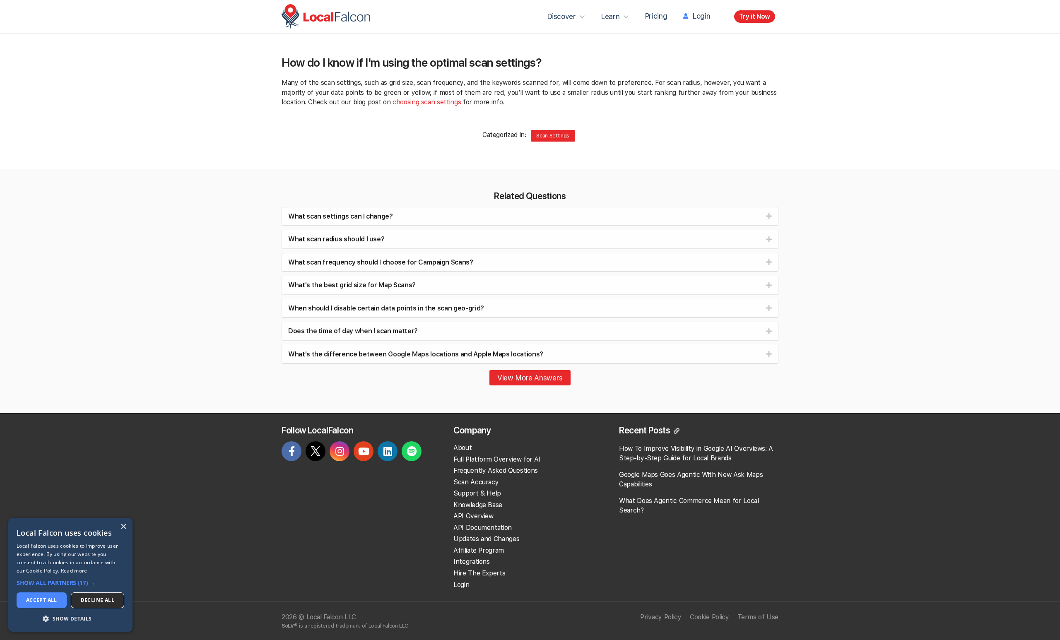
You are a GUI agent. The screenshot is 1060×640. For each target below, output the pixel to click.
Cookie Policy (709, 617)
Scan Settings (552, 135)
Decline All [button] (97, 600)
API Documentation (482, 528)
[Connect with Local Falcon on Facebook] (291, 453)
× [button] (123, 527)
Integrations (471, 561)
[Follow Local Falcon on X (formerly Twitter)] (315, 453)
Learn (610, 16)
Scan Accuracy (476, 482)
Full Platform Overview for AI (497, 459)
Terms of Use (757, 617)
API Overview (473, 516)
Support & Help (477, 493)
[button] (70, 583)
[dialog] (70, 575)
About (462, 448)
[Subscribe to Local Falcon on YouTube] (363, 453)
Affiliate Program (478, 550)
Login (701, 16)
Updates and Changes (486, 539)
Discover (561, 16)
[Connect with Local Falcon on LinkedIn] (388, 453)
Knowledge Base (477, 505)
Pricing (656, 16)
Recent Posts (645, 430)
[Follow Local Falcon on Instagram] (339, 453)
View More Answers (530, 377)
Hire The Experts (479, 573)
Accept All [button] (41, 600)
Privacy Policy (660, 617)
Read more (74, 570)
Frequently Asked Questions (495, 470)
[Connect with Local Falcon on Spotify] (412, 453)
